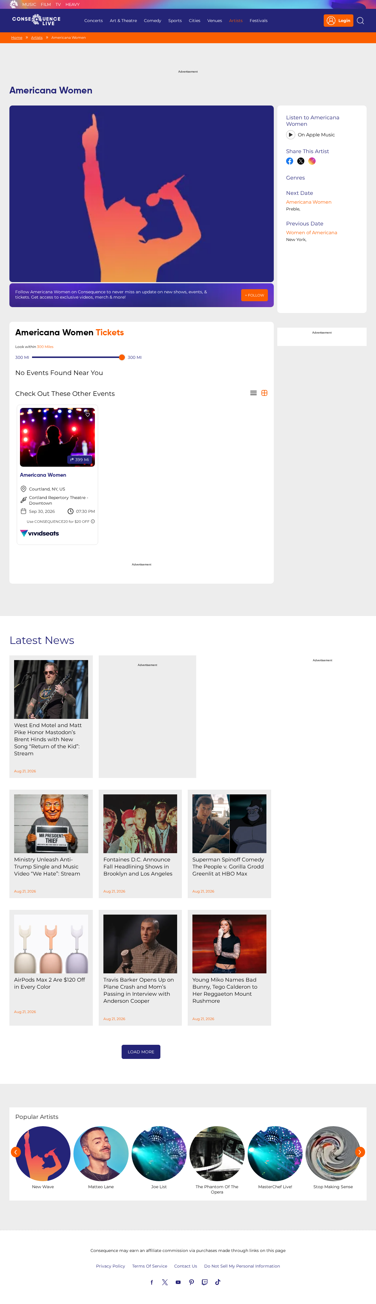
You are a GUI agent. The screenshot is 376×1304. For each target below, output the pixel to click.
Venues (214, 20)
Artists (236, 20)
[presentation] (16, 1152)
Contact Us (185, 1266)
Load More (141, 1051)
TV (58, 4)
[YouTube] (185, 1281)
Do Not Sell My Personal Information (242, 1266)
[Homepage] (38, 20)
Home (16, 37)
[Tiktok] (225, 1281)
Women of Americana (311, 232)
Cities (194, 20)
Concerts (93, 20)
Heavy (73, 4)
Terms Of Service (149, 1266)
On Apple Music (316, 135)
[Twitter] (172, 1281)
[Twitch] (211, 1281)
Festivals (259, 20)
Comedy (152, 20)
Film (46, 4)
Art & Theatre (123, 20)
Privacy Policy (110, 1266)
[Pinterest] (198, 1281)
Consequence (13, 4)
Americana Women (309, 202)
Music (29, 4)
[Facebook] (159, 1281)
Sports (175, 20)
